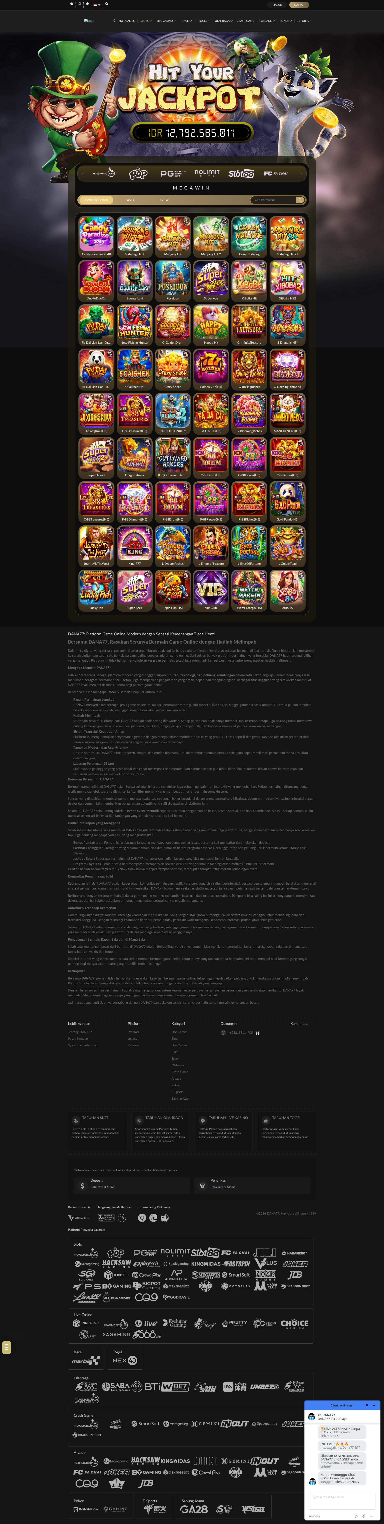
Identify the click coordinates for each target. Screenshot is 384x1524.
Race (185, 21)
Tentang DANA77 (80, 1032)
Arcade (266, 21)
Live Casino (165, 21)
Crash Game (246, 21)
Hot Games (127, 21)
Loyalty (132, 1038)
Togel (203, 21)
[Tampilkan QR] (257, 1032)
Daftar (299, 5)
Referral (133, 1045)
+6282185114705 (240, 1032)
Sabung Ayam (181, 1098)
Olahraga (222, 21)
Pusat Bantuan (78, 1038)
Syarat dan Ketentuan (83, 1045)
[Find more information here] (342, 1460)
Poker (284, 21)
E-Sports (303, 21)
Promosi (133, 1032)
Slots (144, 21)
